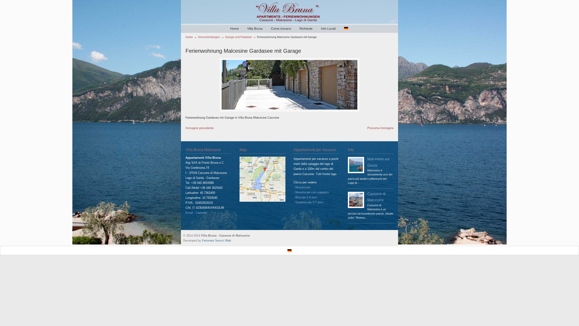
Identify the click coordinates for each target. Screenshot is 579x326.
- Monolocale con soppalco (311, 192)
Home (189, 37)
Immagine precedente (199, 128)
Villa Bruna (289, 11)
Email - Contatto (196, 212)
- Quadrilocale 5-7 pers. (309, 202)
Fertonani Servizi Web (216, 240)
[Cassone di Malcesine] (356, 200)
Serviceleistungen (209, 37)
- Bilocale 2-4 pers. (306, 197)
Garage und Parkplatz (238, 37)
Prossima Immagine (380, 128)
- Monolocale (302, 187)
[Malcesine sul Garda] (356, 165)
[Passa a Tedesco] (346, 28)
